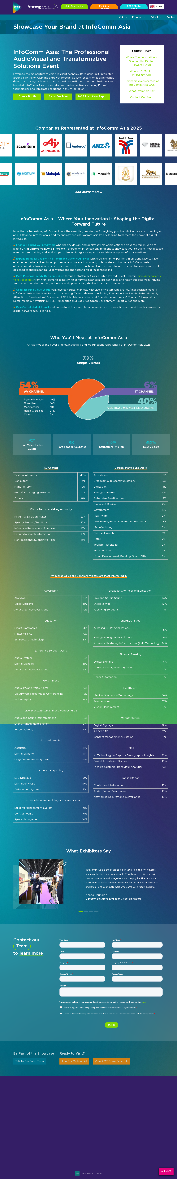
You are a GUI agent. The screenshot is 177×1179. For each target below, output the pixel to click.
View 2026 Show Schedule (111, 1061)
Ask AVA (166, 1171)
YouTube (161, 1158)
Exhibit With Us (46, 1145)
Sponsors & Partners (100, 1119)
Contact (171, 17)
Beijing (135, 1110)
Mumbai (136, 1114)
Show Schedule (97, 1114)
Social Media (95, 1127)
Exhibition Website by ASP (91, 1173)
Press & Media (96, 1123)
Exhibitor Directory (104, 7)
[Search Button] (56, 6)
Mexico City (138, 1119)
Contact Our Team (141, 97)
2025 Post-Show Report (93, 96)
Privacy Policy (96, 1131)
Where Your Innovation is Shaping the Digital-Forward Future (142, 61)
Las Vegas (137, 1123)
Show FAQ (94, 1136)
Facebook (147, 1158)
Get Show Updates (24, 1145)
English (159, 6)
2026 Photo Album (134, 7)
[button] (123, 17)
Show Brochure (58, 96)
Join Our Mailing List (74, 7)
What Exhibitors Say (142, 91)
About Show (95, 1110)
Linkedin (154, 1158)
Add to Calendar (58, 1166)
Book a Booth (27, 96)
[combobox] (156, 6)
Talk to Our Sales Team (29, 1061)
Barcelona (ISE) (140, 1127)
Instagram (141, 1158)
